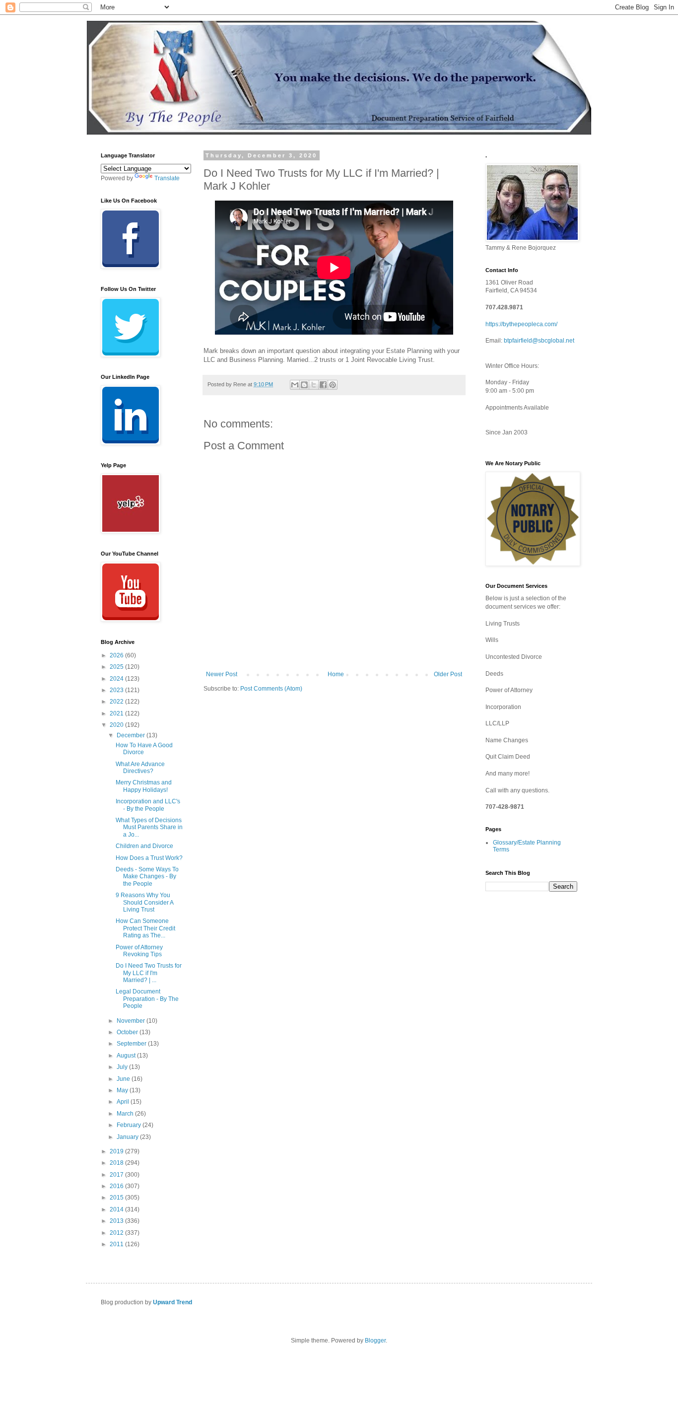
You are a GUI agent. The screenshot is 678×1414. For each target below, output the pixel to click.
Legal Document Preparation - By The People (147, 998)
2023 (117, 690)
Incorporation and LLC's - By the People (148, 805)
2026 (117, 655)
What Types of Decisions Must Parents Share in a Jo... (149, 827)
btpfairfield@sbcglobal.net (539, 340)
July (123, 1066)
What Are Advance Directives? (140, 768)
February (129, 1125)
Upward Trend (172, 1302)
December (131, 735)
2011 (117, 1244)
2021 (117, 713)
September (132, 1043)
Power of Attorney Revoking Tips (139, 951)
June (124, 1078)
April (124, 1101)
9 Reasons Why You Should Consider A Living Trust (144, 902)
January (128, 1136)
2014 (117, 1209)
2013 (117, 1220)
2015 (117, 1197)
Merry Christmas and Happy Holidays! (144, 786)
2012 (117, 1232)
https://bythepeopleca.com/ (521, 324)
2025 (117, 666)
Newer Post (221, 674)
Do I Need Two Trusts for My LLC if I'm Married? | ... (149, 973)
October (128, 1032)
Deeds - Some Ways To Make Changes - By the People (147, 876)
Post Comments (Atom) (271, 688)
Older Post (448, 674)
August (127, 1055)
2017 (117, 1174)
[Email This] (295, 385)
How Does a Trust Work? (149, 857)
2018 (117, 1162)
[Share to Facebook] (323, 385)
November (131, 1020)
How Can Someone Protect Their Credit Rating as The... (145, 928)
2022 (117, 701)
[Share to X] (314, 385)
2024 (117, 678)
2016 (117, 1186)
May (123, 1090)
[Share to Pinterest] (333, 385)
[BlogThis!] (304, 385)
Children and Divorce (144, 846)
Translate (167, 178)
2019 (117, 1151)
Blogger (375, 1340)
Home (336, 674)
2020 (117, 724)
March (126, 1113)
